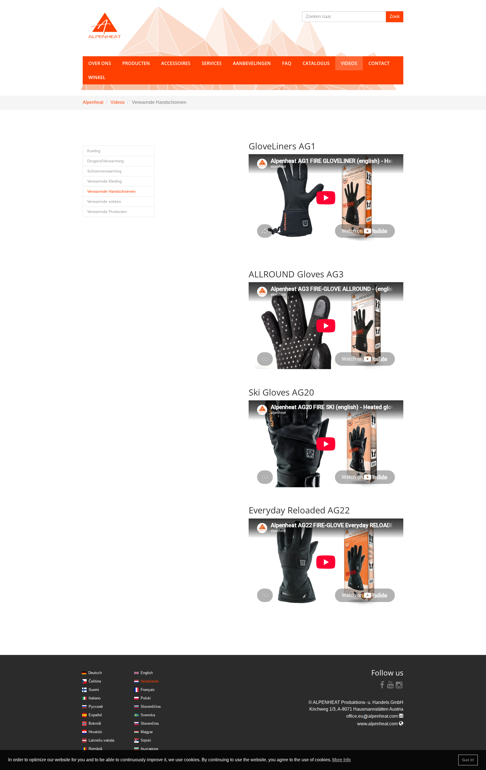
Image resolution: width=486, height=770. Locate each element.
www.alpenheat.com (378, 723)
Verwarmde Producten (107, 212)
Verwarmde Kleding (104, 181)
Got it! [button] (468, 760)
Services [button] (212, 63)
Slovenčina (150, 723)
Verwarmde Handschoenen (111, 191)
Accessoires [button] (175, 63)
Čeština (95, 681)
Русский (96, 706)
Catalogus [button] (316, 63)
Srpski (146, 740)
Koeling (93, 151)
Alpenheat (93, 102)
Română (95, 749)
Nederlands (150, 681)
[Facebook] (382, 684)
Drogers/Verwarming (105, 161)
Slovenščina (151, 706)
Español (95, 715)
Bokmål (95, 723)
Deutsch (95, 673)
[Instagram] (399, 684)
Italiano (94, 698)
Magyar (147, 732)
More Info (341, 759)
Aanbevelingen (252, 63)
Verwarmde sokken (104, 201)
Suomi (94, 690)
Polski (146, 698)
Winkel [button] (96, 77)
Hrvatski (95, 732)
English (147, 673)
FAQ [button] (286, 63)
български (149, 749)
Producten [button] (136, 63)
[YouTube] (390, 684)
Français (148, 690)
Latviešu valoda (101, 740)
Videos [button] (349, 63)
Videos (118, 102)
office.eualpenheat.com (372, 716)
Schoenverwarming (104, 171)
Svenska (148, 715)
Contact (379, 63)
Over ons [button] (99, 63)
